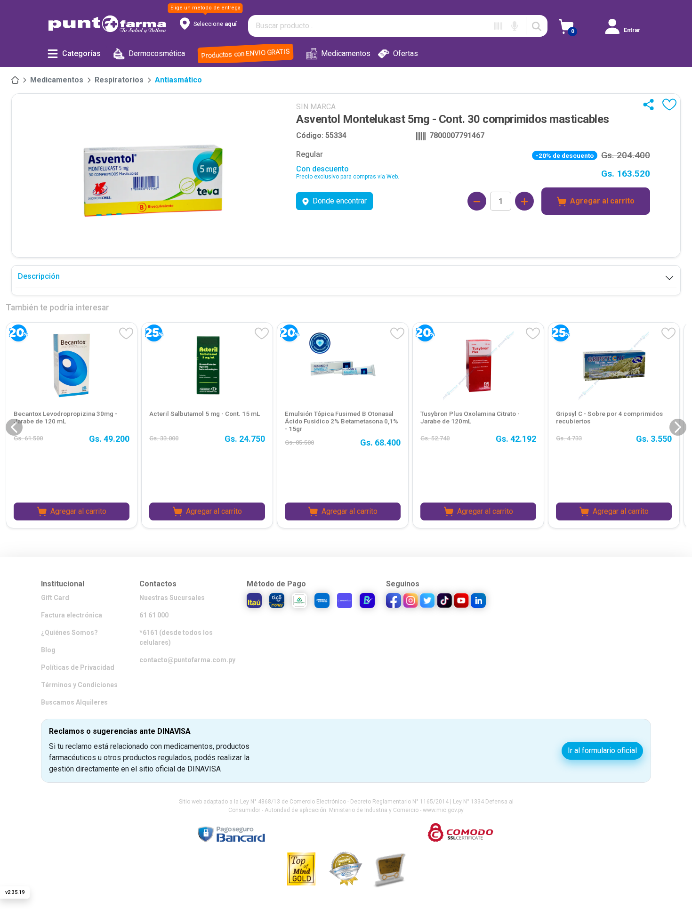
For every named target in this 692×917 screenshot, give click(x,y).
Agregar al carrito (602, 200)
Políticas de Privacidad (77, 667)
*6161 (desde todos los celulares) (176, 637)
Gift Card (55, 597)
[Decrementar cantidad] (476, 201)
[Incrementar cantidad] (524, 201)
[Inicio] (15, 80)
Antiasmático (178, 79)
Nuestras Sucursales (172, 597)
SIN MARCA (316, 106)
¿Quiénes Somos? (69, 632)
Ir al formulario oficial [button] (602, 750)
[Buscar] (536, 26)
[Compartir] (651, 104)
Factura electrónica (71, 615)
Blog (48, 650)
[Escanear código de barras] (498, 26)
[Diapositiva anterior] (14, 427)
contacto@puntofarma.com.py (187, 660)
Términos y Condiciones (79, 685)
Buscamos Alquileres (74, 702)
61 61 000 (154, 615)
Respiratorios (119, 79)
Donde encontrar (340, 200)
